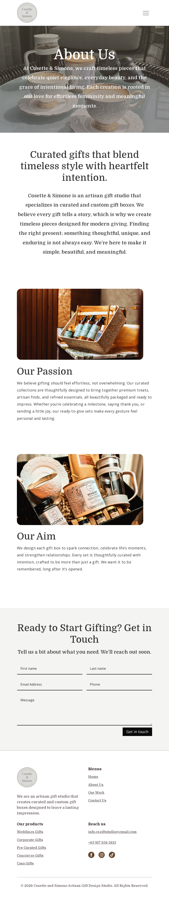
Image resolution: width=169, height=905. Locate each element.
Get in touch (137, 731)
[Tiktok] (112, 857)
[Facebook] (91, 857)
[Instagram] (102, 857)
